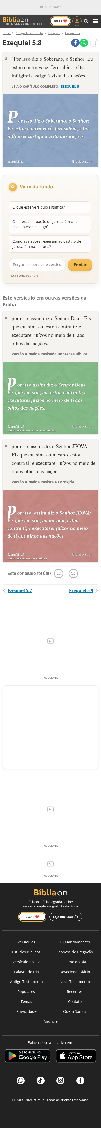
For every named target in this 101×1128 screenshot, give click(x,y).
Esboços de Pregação (75, 951)
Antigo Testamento (26, 981)
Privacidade (26, 1011)
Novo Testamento (75, 981)
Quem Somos (74, 1011)
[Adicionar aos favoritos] (94, 43)
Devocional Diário (75, 971)
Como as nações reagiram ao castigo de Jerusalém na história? (46, 244)
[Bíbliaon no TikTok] (41, 1080)
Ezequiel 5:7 (20, 590)
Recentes (75, 991)
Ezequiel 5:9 (81, 590)
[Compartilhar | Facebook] (75, 43)
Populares (26, 991)
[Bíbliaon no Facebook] (80, 1080)
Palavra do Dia (26, 971)
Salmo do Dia (74, 961)
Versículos (26, 942)
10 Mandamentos (75, 942)
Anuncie (51, 1021)
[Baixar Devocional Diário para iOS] (76, 1056)
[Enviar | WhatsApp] (84, 43)
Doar (60, 21)
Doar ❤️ (32, 916)
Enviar (80, 264)
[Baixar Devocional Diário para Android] (27, 1056)
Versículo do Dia (26, 961)
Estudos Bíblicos (26, 951)
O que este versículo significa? (38, 207)
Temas (26, 1001)
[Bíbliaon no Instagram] (60, 1080)
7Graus (38, 1099)
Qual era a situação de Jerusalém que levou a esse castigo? (45, 224)
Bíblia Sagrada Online (23, 24)
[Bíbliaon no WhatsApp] (21, 1080)
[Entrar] (77, 21)
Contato (75, 1001)
